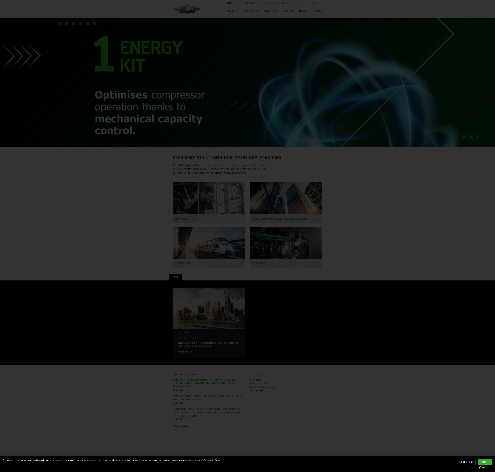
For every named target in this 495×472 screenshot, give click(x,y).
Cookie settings (466, 462)
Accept (485, 462)
